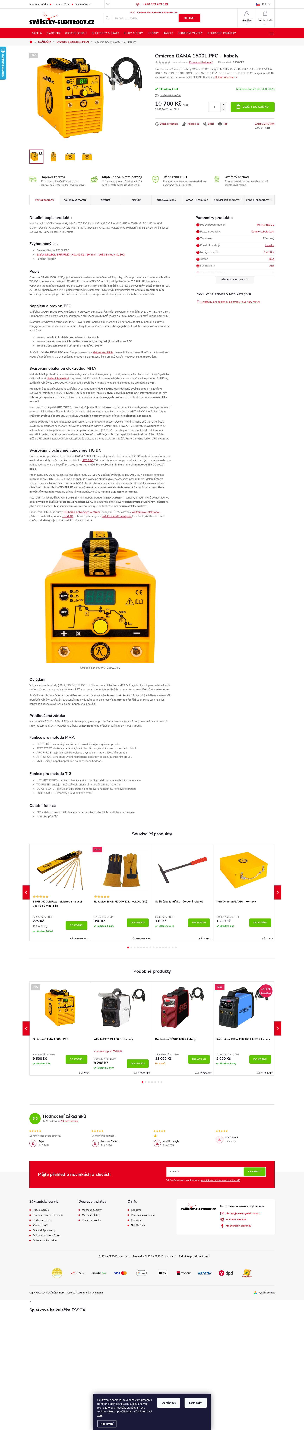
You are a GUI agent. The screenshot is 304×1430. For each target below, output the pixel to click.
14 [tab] (169, 947)
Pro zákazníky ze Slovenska (48, 1215)
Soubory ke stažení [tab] (75, 200)
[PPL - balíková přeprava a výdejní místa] (205, 1273)
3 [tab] (134, 947)
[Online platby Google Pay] (141, 1273)
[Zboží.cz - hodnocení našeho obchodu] (78, 1273)
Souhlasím (195, 1403)
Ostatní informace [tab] (197, 200)
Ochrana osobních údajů (46, 1235)
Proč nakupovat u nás (143, 1215)
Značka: (265, 123)
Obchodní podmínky (44, 1230)
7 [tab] (147, 947)
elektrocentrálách (103, 352)
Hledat (189, 18)
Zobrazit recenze (69, 1121)
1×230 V (269, 252)
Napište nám (138, 1225)
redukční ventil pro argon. (117, 516)
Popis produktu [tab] (44, 200)
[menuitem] (36, 33)
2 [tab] (131, 947)
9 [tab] (153, 947)
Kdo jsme (136, 1210)
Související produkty (226, 200)
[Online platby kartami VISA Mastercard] (120, 1273)
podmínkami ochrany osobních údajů (220, 1180)
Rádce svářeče (61, 4)
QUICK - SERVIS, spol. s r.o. (114, 1256)
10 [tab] (157, 947)
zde (99, 1415)
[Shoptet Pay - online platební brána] (99, 1273)
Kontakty (136, 1220)
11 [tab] (160, 947)
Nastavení (106, 1424)
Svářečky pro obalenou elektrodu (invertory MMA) (231, 302)
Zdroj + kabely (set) (262, 231)
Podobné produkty (257, 200)
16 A (271, 259)
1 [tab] (128, 947)
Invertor (269, 245)
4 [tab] (138, 947)
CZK (264, 4)
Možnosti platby (91, 1215)
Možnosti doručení (170, 95)
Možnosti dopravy (92, 1210)
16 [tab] (176, 947)
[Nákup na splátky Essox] (183, 1273)
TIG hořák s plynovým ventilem (81, 512)
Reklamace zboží (42, 1220)
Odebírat (254, 1171)
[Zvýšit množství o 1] (223, 104)
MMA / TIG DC (265, 225)
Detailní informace (225, 77)
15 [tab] (172, 947)
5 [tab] (141, 947)
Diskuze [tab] (136, 200)
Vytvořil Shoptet (266, 1292)
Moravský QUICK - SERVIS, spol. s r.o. (154, 1256)
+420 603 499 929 (236, 1219)
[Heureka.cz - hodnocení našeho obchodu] (57, 1273)
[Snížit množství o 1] (223, 109)
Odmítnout (169, 1403)
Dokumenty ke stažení (45, 1240)
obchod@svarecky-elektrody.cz (243, 1213)
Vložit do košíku (255, 107)
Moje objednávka (38, 4)
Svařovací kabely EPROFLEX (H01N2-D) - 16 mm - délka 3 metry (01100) (80, 254)
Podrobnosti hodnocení (201, 62)
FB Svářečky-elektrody (238, 1225)
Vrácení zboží (40, 1225)
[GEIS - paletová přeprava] (247, 1273)
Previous (26, 892)
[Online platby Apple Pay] (162, 1273)
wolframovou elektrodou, (146, 512)
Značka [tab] (166, 200)
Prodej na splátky (91, 1220)
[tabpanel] (60, 892)
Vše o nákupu (82, 4)
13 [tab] (166, 947)
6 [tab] (144, 947)
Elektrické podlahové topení (194, 1256)
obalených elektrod (58, 378)
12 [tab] (163, 947)
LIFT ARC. (88, 460)
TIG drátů (67, 516)
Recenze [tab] (105, 200)
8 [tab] (150, 947)
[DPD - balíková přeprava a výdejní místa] (226, 1273)
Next (277, 892)
